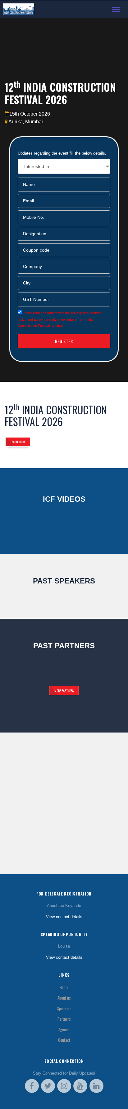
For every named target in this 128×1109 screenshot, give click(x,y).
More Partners (64, 690)
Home (64, 987)
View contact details (64, 916)
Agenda (64, 1029)
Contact (64, 1040)
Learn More (18, 441)
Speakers (64, 1008)
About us (64, 998)
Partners (64, 1019)
